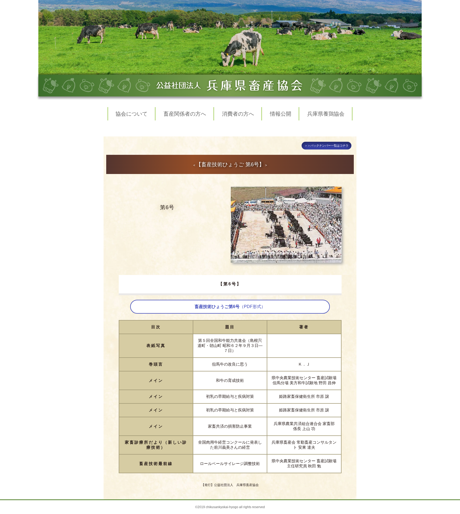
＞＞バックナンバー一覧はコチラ (326, 145)
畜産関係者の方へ (184, 114)
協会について (131, 114)
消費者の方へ (238, 114)
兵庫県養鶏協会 (325, 114)
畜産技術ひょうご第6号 (230, 306)
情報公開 (280, 114)
